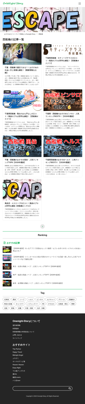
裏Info (15, 374)
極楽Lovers (16, 377)
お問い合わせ (17, 335)
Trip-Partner (17, 349)
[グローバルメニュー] (79, 3)
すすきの (51, 304)
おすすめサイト (21, 344)
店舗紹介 (72, 299)
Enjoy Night (17, 368)
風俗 (14, 299)
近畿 (19, 308)
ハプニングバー (32, 304)
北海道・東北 (63, 304)
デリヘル (62, 299)
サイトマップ (17, 338)
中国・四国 (29, 308)
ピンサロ (40, 299)
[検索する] (70, 388)
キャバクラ (20, 304)
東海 (12, 308)
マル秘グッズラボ (19, 371)
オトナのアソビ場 (19, 361)
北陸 (5, 308)
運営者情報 (16, 325)
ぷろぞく (16, 358)
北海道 (6, 299)
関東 (73, 304)
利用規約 (16, 328)
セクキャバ (51, 299)
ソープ (22, 299)
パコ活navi (16, 380)
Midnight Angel (18, 355)
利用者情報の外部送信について (23, 332)
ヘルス (30, 299)
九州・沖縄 (40, 308)
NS (43, 304)
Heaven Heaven (18, 364)
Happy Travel (17, 352)
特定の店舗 (8, 304)
